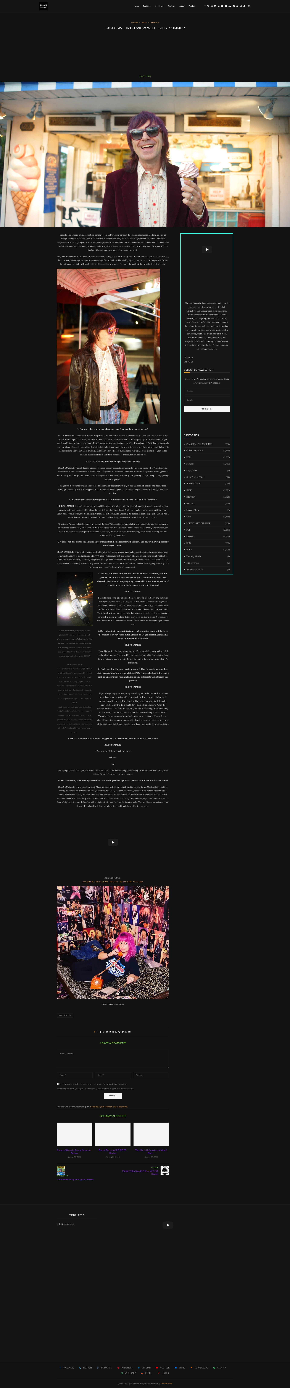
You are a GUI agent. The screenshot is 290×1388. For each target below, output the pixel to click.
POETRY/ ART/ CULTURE (208, 523)
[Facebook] (205, 6)
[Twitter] (208, 6)
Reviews (171, 6)
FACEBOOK (88, 882)
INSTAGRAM (101, 882)
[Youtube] (222, 6)
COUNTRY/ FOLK (208, 451)
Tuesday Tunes (208, 563)
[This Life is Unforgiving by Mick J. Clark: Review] (151, 1134)
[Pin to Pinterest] (107, 1032)
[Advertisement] (145, 52)
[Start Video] (113, 842)
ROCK (208, 550)
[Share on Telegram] (119, 1032)
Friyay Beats (208, 470)
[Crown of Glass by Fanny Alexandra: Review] (74, 1134)
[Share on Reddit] (113, 1032)
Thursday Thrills (208, 556)
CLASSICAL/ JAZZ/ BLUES (208, 444)
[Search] (249, 6)
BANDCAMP (126, 882)
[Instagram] (212, 6)
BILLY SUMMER (65, 1015)
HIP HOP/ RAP (208, 484)
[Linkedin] (218, 6)
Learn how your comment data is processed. (109, 1107)
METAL (208, 503)
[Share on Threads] (126, 1032)
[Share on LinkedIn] (110, 1032)
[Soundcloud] (230, 6)
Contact (192, 6)
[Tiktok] (244, 6)
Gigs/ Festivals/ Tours (208, 477)
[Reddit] (241, 6)
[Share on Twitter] (103, 1032)
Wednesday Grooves (208, 569)
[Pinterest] (215, 6)
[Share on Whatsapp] (116, 1032)
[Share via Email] (129, 1032)
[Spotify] (234, 6)
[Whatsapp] (237, 6)
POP (208, 530)
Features (146, 6)
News (136, 6)
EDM (208, 457)
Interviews (159, 6)
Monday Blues (208, 510)
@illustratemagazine (65, 1224)
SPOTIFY (114, 882)
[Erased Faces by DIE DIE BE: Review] (113, 1134)
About (181, 6)
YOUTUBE (138, 882)
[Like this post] (97, 1032)
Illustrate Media (166, 1384)
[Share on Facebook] (100, 1032)
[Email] (226, 6)
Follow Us (188, 362)
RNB (208, 543)
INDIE (208, 490)
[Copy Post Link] (123, 1032)
